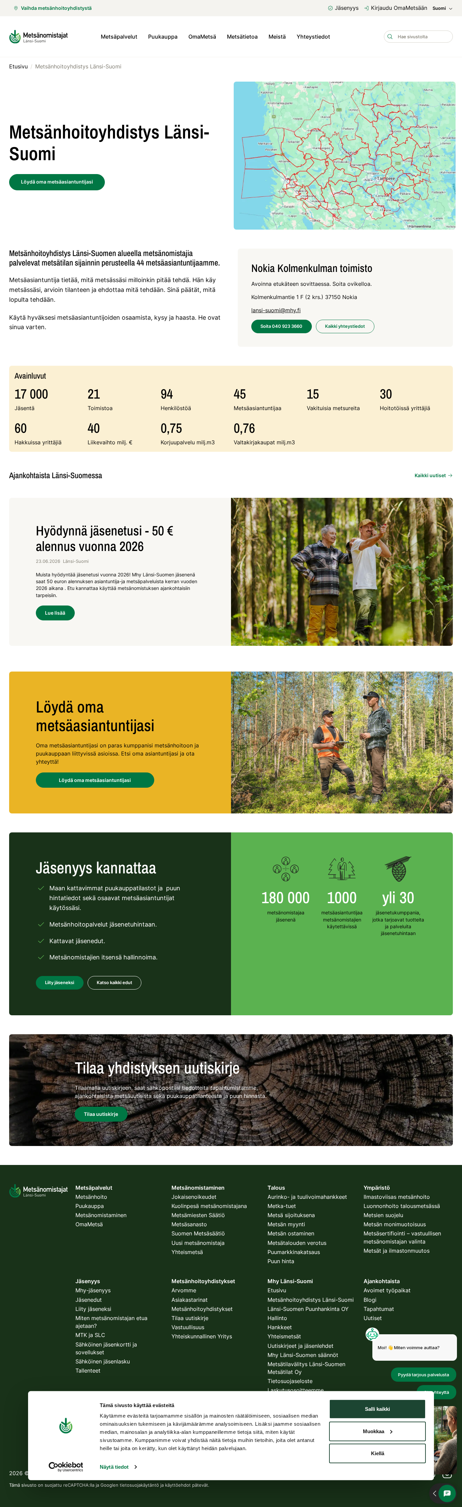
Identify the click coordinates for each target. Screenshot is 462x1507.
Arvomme (183, 1290)
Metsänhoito (91, 1196)
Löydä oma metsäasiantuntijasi (95, 780)
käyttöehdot (178, 1485)
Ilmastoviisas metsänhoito (397, 1196)
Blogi (370, 1299)
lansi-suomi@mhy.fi (276, 310)
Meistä (277, 36)
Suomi (439, 8)
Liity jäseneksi (93, 1309)
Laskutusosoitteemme (296, 1390)
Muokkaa (373, 1431)
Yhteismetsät (284, 1336)
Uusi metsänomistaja (198, 1242)
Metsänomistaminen (100, 1215)
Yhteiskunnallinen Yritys (201, 1336)
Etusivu (277, 1290)
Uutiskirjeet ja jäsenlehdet (300, 1345)
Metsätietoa (242, 36)
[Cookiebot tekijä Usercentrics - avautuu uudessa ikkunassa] (65, 1467)
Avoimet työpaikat (387, 1290)
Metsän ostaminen (291, 1233)
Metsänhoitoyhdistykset (202, 1309)
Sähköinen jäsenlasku (102, 1361)
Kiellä (377, 1453)
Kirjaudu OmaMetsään (399, 7)
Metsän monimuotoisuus (395, 1224)
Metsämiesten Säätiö (198, 1215)
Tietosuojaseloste (290, 1381)
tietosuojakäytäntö (139, 1485)
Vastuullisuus (187, 1327)
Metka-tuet (282, 1206)
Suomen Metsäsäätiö (198, 1233)
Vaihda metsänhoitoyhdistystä (56, 8)
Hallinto (277, 1318)
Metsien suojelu (383, 1215)
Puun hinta (281, 1261)
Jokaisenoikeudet (193, 1196)
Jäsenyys (347, 7)
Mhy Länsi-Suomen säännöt (303, 1355)
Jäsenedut (88, 1299)
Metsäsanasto (189, 1224)
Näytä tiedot (114, 1467)
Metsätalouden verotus (297, 1242)
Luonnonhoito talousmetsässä (402, 1206)
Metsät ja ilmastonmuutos (397, 1250)
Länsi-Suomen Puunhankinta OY (308, 1309)
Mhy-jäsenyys (93, 1290)
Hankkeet (280, 1327)
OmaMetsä (202, 36)
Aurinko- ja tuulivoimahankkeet (307, 1196)
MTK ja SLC (90, 1335)
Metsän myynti (286, 1224)
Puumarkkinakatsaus (294, 1252)
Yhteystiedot (313, 36)
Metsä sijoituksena (291, 1215)
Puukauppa (163, 36)
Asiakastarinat (189, 1299)
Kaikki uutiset (430, 475)
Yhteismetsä (187, 1252)
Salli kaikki (377, 1409)
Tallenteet (87, 1370)
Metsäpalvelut (119, 36)
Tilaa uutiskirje (189, 1318)
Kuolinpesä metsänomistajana (209, 1206)
